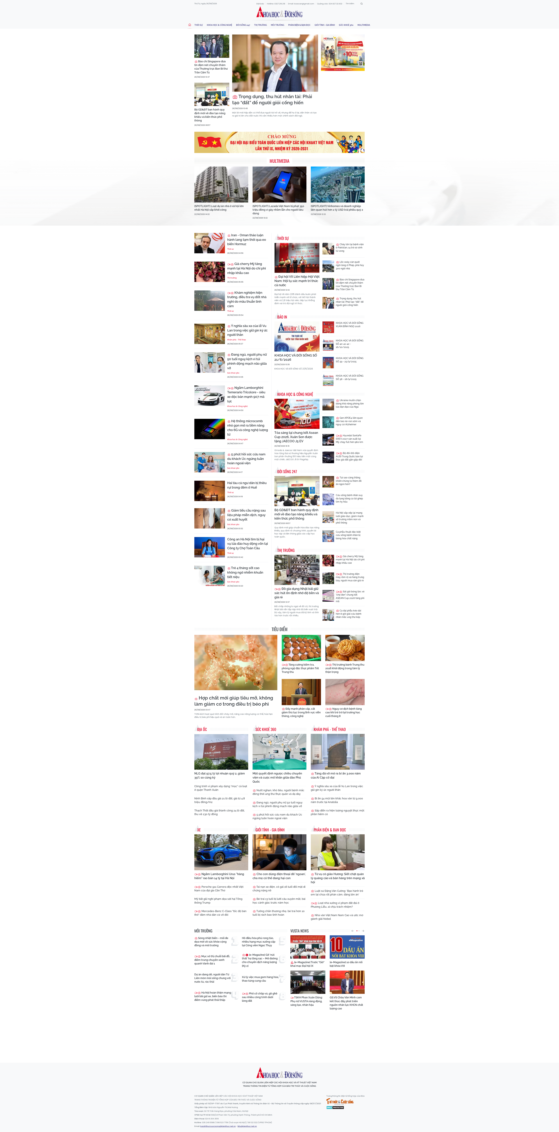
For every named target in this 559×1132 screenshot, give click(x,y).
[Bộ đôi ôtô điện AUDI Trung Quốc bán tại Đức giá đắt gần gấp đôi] (328, 457)
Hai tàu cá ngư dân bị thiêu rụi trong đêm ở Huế (247, 485)
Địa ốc (202, 729)
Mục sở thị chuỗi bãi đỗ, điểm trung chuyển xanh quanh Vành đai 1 (212, 960)
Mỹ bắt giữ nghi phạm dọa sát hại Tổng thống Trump (218, 900)
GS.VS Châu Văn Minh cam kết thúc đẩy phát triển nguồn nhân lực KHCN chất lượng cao (346, 1003)
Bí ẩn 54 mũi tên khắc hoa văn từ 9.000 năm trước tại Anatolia (337, 800)
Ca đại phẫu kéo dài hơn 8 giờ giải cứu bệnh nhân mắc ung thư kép (348, 614)
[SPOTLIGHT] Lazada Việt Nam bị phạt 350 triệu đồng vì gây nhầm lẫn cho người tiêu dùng (278, 210)
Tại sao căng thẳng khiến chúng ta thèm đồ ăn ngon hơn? (349, 480)
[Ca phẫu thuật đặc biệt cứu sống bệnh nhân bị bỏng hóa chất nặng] (328, 536)
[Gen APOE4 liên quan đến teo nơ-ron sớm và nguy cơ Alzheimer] (328, 422)
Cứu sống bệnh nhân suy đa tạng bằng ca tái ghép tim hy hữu (349, 498)
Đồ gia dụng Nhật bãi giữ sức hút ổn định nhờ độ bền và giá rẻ (296, 593)
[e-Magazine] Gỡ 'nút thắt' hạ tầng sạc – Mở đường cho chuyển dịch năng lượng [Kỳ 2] (260, 960)
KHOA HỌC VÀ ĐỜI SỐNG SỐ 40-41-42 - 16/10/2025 (349, 344)
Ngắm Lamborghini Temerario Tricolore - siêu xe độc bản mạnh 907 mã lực (246, 394)
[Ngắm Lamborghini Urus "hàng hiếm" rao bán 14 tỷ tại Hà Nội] (221, 852)
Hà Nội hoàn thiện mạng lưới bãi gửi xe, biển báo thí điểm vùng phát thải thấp (212, 996)
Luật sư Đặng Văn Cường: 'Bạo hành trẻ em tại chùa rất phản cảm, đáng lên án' (337, 892)
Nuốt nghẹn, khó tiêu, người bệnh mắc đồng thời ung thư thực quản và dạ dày (278, 792)
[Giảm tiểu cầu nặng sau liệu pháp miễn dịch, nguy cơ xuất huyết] (209, 518)
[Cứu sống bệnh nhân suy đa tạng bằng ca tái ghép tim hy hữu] (328, 499)
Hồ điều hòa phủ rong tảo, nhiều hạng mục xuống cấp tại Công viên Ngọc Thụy (258, 941)
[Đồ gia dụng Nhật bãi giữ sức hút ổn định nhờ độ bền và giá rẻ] (297, 570)
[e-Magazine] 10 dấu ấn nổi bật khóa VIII (346, 964)
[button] (352, 931)
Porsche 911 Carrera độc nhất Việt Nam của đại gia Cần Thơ (218, 888)
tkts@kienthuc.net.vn (247, 1126)
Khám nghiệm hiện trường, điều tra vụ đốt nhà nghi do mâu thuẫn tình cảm (246, 299)
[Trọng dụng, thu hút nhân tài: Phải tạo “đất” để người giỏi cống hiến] (275, 63)
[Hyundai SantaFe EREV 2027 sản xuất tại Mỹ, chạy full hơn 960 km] (328, 440)
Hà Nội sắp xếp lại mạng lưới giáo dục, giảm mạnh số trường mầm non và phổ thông (349, 517)
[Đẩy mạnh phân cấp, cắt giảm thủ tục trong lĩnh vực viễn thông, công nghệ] (301, 692)
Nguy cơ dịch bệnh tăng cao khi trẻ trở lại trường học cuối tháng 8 (343, 712)
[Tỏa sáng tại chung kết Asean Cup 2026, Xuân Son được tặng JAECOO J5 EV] (297, 414)
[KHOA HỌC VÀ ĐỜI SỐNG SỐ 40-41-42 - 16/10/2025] (328, 345)
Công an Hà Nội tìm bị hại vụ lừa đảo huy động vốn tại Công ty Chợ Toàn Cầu (247, 543)
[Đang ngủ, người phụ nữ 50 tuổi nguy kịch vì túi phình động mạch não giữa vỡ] (209, 362)
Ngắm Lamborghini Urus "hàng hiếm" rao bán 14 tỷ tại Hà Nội (219, 876)
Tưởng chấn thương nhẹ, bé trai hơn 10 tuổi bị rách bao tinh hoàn (279, 913)
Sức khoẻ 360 (346, 25)
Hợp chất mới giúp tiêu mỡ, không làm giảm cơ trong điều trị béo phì (233, 701)
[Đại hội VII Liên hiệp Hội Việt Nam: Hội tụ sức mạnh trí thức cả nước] (297, 258)
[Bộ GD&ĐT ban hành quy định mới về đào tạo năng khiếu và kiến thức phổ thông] (211, 94)
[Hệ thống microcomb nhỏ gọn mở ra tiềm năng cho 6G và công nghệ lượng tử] (209, 429)
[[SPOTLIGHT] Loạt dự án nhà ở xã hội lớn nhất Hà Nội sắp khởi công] (221, 184)
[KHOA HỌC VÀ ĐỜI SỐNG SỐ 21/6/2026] (297, 336)
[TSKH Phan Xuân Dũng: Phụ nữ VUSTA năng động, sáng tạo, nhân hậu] (307, 982)
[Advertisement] (279, 1034)
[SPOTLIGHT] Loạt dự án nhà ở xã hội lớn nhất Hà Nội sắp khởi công (219, 208)
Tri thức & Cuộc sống (339, 1101)
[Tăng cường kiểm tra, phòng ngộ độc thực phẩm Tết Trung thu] (301, 648)
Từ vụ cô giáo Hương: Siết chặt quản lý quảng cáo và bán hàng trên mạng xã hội (338, 878)
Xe (199, 830)
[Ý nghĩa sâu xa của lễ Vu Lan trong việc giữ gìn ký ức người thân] (209, 334)
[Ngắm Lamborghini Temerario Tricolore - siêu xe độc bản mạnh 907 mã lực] (209, 395)
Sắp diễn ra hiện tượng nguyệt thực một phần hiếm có (337, 812)
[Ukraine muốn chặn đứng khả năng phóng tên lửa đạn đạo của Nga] (328, 404)
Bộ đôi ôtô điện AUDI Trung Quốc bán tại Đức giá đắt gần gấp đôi (349, 456)
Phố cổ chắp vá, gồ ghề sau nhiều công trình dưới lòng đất (259, 997)
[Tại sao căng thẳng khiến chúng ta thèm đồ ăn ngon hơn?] (328, 482)
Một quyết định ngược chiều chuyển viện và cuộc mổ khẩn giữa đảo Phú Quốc (277, 777)
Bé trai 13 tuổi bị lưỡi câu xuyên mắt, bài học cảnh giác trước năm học (279, 900)
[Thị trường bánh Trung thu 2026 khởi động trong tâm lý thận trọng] (345, 648)
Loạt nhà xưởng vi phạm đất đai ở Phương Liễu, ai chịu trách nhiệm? (335, 904)
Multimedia (364, 25)
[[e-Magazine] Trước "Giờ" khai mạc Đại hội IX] (307, 947)
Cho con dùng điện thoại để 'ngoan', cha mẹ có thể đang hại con (279, 876)
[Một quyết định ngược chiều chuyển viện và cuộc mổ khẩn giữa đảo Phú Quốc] (279, 752)
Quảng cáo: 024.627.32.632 (329, 3)
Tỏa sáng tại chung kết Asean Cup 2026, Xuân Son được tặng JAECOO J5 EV (296, 437)
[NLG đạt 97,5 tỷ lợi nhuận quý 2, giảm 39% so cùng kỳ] (221, 752)
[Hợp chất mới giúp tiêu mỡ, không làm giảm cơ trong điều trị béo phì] (235, 662)
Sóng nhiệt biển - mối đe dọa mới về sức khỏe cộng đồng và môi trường (211, 941)
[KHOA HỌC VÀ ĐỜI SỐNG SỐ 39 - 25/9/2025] (328, 362)
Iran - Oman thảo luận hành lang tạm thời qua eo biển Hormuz (246, 239)
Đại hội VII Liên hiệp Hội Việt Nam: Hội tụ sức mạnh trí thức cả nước (297, 281)
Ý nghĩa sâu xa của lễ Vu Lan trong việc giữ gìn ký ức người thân (247, 330)
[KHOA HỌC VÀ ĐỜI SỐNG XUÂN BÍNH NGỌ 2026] (328, 327)
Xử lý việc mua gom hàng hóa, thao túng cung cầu (260, 979)
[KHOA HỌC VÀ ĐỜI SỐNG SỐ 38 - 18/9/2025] (328, 380)
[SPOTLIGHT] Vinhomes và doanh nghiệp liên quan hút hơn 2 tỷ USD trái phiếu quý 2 (337, 208)
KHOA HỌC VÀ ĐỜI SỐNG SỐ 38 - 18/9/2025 (349, 377)
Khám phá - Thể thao (236, 340)
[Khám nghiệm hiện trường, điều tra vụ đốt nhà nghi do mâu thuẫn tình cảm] (209, 300)
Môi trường (277, 25)
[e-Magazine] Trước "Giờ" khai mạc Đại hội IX (307, 964)
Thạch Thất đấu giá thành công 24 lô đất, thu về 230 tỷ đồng (219, 812)
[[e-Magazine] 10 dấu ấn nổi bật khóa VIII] (347, 947)
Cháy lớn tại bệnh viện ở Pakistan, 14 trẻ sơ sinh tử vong (350, 247)
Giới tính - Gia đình (325, 25)
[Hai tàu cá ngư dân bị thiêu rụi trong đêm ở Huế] (209, 491)
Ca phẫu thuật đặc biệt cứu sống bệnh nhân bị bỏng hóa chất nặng (348, 535)
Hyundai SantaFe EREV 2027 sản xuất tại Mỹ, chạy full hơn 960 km (349, 438)
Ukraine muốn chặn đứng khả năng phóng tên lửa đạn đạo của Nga (350, 403)
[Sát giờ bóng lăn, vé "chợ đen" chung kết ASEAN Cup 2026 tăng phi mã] (328, 596)
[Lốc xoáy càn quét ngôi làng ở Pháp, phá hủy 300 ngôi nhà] (328, 266)
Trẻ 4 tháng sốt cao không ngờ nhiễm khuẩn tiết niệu (245, 572)
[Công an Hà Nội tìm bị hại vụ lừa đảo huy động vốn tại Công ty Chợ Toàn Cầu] (209, 547)
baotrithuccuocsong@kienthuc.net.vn (218, 1126)
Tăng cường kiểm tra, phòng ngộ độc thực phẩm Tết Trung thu (300, 668)
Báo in (282, 317)
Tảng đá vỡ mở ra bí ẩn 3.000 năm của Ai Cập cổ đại (336, 775)
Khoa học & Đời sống (279, 12)
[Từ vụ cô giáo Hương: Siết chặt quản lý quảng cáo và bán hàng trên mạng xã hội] (338, 852)
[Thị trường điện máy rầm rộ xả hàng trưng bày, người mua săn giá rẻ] (328, 578)
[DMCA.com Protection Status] (335, 1107)
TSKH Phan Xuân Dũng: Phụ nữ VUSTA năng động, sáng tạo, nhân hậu (306, 1001)
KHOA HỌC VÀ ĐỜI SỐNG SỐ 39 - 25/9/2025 (349, 360)
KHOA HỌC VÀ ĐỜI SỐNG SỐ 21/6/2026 (295, 357)
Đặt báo (260, 3)
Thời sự (198, 25)
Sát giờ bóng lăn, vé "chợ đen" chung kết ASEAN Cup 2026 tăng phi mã (350, 596)
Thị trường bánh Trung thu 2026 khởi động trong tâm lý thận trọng (344, 668)
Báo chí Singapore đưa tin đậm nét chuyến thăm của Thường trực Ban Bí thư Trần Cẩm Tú (211, 67)
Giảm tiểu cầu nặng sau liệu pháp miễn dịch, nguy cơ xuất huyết (246, 514)
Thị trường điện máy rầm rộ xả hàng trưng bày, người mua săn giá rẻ (350, 577)
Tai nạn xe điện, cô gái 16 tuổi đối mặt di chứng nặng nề (279, 888)
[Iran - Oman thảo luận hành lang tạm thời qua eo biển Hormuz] (209, 243)
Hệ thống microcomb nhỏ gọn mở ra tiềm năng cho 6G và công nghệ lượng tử (247, 427)
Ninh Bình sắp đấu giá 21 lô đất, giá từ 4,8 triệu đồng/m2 (219, 800)
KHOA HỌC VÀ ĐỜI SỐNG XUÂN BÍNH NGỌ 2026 (349, 325)
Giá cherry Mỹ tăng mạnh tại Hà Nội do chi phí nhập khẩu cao (246, 268)
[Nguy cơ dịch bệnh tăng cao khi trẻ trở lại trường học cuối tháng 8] (345, 692)
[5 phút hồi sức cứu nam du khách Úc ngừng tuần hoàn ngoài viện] (209, 462)
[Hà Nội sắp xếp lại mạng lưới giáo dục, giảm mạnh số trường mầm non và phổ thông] (328, 517)
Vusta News (299, 931)
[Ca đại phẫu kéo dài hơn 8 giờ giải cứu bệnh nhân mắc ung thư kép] (328, 615)
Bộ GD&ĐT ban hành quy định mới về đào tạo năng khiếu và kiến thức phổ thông (209, 115)
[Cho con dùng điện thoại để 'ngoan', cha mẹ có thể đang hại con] (279, 852)
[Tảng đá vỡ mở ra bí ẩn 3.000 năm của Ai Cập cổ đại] (338, 752)
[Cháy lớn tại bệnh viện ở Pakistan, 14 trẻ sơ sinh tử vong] (328, 248)
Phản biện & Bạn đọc (299, 25)
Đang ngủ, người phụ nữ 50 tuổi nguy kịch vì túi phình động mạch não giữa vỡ (247, 361)
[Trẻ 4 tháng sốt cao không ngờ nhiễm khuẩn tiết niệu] (209, 576)
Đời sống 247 (243, 25)
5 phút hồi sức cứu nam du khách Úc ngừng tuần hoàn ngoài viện (246, 458)
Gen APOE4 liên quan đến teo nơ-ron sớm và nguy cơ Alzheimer (349, 421)
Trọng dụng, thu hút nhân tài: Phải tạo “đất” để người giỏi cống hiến (272, 99)
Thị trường (260, 25)
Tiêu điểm (280, 629)
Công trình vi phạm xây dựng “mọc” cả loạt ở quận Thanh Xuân (220, 788)
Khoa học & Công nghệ (219, 25)
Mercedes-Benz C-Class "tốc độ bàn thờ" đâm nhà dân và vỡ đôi (220, 913)
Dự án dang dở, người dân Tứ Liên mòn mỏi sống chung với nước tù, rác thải (212, 978)
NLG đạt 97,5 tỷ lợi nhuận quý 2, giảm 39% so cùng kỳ (219, 775)
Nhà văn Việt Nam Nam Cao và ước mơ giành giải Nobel (337, 917)
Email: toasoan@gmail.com (301, 3)
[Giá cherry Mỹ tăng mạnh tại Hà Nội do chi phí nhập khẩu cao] (209, 272)
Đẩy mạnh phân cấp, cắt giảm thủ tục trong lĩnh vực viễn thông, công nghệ (301, 712)
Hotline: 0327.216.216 (276, 3)
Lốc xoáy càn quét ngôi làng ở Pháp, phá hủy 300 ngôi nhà (350, 265)
